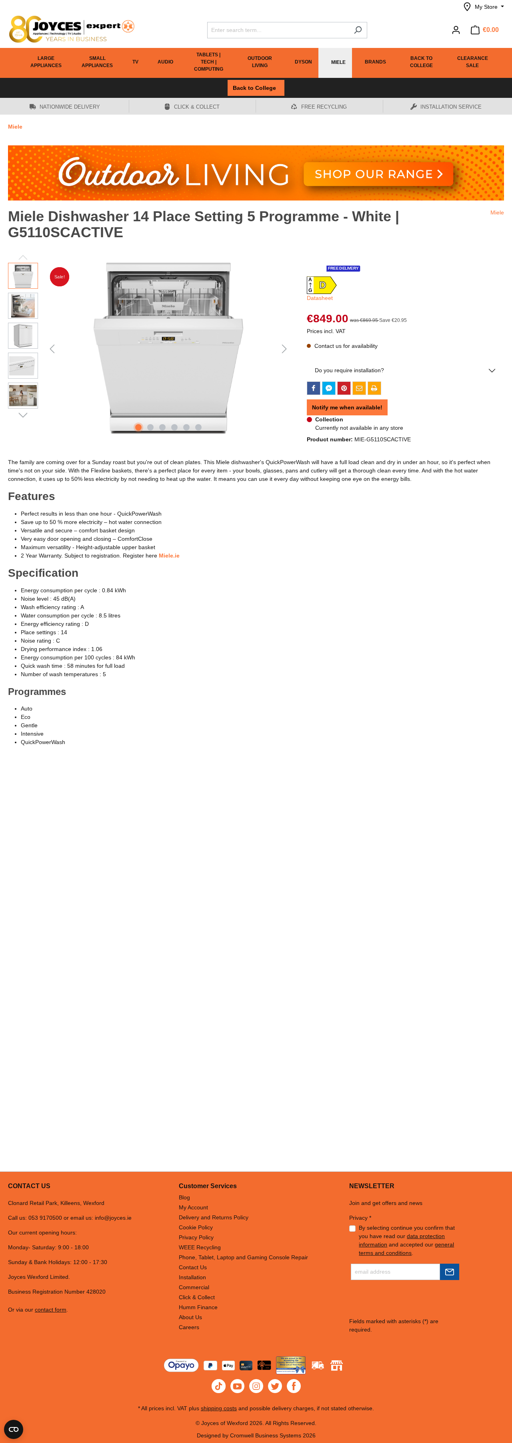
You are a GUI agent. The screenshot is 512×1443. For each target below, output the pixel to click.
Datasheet (320, 298)
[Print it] (374, 388)
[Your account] (456, 30)
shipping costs (219, 1408)
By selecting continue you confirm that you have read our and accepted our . (407, 1240)
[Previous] (52, 349)
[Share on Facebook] (313, 388)
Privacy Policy (196, 1237)
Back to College (256, 88)
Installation (192, 1277)
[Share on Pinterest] (344, 388)
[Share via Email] (359, 388)
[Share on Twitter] (328, 388)
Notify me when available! (347, 407)
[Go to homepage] (68, 29)
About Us (190, 1317)
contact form (50, 1309)
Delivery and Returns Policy (213, 1217)
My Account (193, 1207)
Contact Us (193, 1267)
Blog (184, 1197)
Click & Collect (197, 1297)
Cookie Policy (196, 1227)
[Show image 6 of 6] (198, 427)
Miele (497, 212)
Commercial (194, 1287)
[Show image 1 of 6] (138, 427)
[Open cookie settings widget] (13, 1429)
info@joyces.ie (113, 1218)
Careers (189, 1327)
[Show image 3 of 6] (162, 427)
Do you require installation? (349, 370)
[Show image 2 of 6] (150, 427)
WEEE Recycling (200, 1247)
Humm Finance (198, 1307)
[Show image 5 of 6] (186, 427)
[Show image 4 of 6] (174, 427)
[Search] (357, 30)
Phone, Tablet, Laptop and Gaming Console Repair (243, 1257)
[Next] (284, 349)
